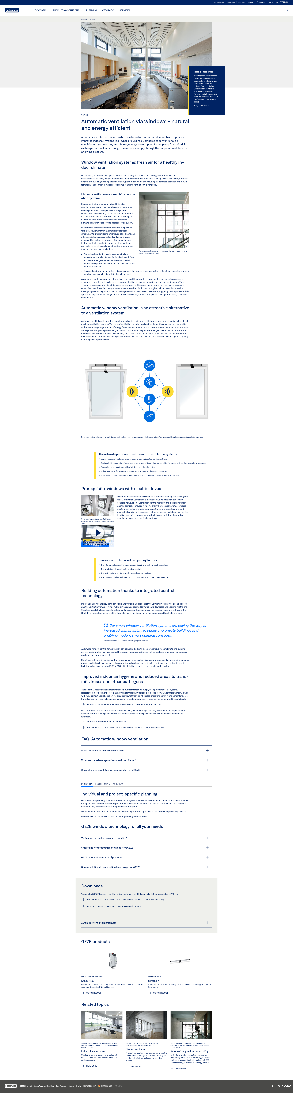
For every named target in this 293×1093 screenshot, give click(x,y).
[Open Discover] (48, 10)
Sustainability (219, 2)
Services (124, 10)
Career (250, 2)
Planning (91, 10)
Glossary (72, 1086)
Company (241, 2)
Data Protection (61, 1086)
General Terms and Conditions (44, 1086)
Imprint (78, 1086)
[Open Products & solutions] (81, 10)
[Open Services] (132, 10)
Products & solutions (66, 10)
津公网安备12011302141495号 (111, 1086)
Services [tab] (118, 784)
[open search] (287, 10)
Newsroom (231, 2)
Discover (40, 10)
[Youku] (284, 2)
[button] (260, 2)
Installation (108, 10)
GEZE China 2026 (26, 1086)
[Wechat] (277, 2)
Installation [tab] (102, 784)
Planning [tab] (87, 784)
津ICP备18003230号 (90, 1086)
